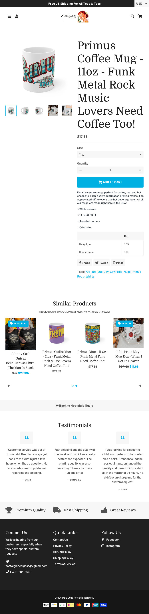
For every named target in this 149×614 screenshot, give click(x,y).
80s (93, 271)
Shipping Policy (63, 558)
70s (87, 271)
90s (100, 271)
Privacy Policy (62, 545)
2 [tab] (76, 386)
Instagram (113, 545)
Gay (106, 271)
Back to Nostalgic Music (76, 405)
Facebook (112, 539)
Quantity (82, 163)
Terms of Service (64, 564)
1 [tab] (73, 386)
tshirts (90, 276)
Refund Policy (62, 551)
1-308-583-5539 (20, 572)
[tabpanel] (20, 346)
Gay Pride (116, 271)
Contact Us (60, 539)
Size (80, 147)
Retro (80, 276)
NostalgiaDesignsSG (84, 597)
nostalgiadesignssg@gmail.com (26, 566)
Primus (136, 271)
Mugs (127, 271)
